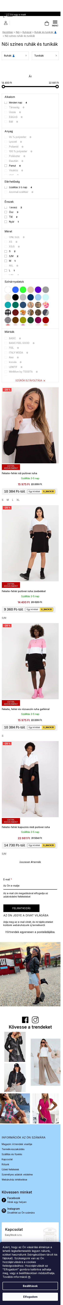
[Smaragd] (15, 305)
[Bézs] (30, 289)
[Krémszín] (8, 297)
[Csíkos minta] (45, 312)
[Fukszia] (38, 320)
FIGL (14, 347)
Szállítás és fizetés (12, 1154)
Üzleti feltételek (10, 1169)
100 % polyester (20, 151)
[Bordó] (45, 320)
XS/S (14, 246)
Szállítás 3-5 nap (20, 187)
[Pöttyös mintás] (15, 312)
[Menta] (45, 297)
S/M (13, 256)
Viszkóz (16, 170)
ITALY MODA (18, 352)
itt (29, 1277)
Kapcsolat (7, 1159)
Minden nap (18, 102)
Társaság (17, 107)
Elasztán (16, 160)
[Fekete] (15, 297)
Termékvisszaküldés (13, 1149)
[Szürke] (45, 289)
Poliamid (16, 146)
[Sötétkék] (30, 297)
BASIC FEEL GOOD (22, 343)
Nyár (14, 221)
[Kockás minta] (38, 305)
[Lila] (38, 289)
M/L (13, 265)
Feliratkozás (21, 908)
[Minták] (30, 305)
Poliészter (17, 156)
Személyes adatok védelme (17, 1174)
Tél (13, 216)
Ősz (13, 212)
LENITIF (16, 366)
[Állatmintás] (30, 312)
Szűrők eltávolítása (28, 380)
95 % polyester (20, 136)
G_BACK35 (48, 491)
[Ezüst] (23, 297)
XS (13, 241)
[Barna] (15, 320)
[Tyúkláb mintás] (8, 320)
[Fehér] (8, 289)
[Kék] (15, 289)
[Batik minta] (45, 305)
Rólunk (5, 1164)
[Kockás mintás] (8, 312)
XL (18, 499)
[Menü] (55, 23)
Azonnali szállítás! (21, 192)
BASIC (15, 338)
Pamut (15, 165)
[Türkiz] (8, 305)
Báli (13, 121)
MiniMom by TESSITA (23, 371)
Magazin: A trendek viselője (17, 1144)
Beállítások (30, 1286)
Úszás (15, 112)
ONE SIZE (17, 237)
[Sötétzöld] (30, 320)
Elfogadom (30, 1296)
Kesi (14, 357)
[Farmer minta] (23, 305)
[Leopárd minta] (38, 312)
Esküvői (16, 116)
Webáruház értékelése (14, 1179)
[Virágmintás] (23, 312)
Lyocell (15, 141)
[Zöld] (23, 289)
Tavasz (15, 207)
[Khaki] (23, 320)
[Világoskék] (38, 297)
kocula (15, 362)
